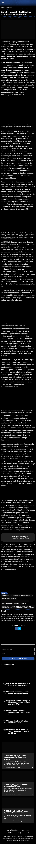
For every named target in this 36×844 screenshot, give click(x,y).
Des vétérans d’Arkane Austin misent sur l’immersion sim (18, 693)
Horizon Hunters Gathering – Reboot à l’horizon (18, 722)
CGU (27, 833)
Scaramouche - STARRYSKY (9, 598)
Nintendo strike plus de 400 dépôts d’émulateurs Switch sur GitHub (18, 731)
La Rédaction (12, 830)
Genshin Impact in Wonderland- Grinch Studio (15, 601)
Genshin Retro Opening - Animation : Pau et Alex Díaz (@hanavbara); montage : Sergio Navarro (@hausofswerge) (18, 607)
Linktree (10, 833)
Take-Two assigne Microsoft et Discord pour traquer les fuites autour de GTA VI (19, 702)
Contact (25, 830)
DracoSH (4, 611)
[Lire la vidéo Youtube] (18, 581)
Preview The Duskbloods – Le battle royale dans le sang (19, 684)
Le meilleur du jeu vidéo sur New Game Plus (18, 3)
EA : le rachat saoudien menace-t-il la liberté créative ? (19, 712)
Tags (19, 833)
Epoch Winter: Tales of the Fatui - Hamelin (14, 603)
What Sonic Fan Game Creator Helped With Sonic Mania (17, 595)
